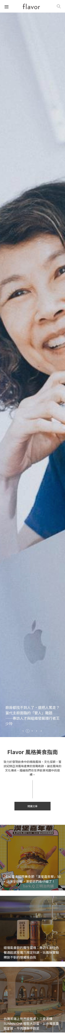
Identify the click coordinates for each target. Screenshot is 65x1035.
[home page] (31, 6)
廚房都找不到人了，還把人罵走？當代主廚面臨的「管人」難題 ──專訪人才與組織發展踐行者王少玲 (32, 715)
